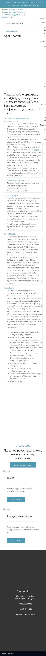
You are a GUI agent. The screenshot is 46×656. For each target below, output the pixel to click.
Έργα (42, 108)
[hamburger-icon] (42, 13)
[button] (16, 180)
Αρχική (42, 18)
